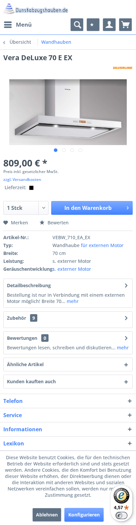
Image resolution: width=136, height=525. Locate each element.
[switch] (121, 515)
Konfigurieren (84, 515)
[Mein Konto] (109, 24)
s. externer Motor (71, 269)
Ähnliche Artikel (25, 364)
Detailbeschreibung (29, 285)
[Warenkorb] (125, 24)
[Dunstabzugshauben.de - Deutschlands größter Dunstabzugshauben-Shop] (35, 9)
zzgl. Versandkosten (22, 179)
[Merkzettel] (93, 24)
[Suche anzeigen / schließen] (77, 24)
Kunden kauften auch (31, 381)
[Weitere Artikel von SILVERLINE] (123, 68)
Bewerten (57, 222)
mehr (72, 301)
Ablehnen (47, 515)
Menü (24, 24)
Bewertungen (22, 338)
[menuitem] (17, 24)
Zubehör (21, 318)
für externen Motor (102, 245)
